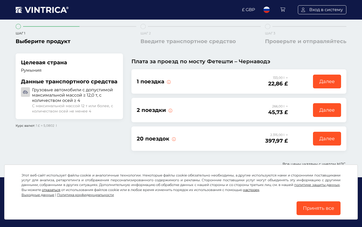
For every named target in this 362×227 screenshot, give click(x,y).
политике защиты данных (317, 185)
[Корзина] (282, 9)
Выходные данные (37, 195)
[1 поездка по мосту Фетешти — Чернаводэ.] (168, 81)
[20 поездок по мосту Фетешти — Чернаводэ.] (173, 138)
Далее (327, 81)
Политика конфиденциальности (85, 195)
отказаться (51, 190)
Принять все (318, 208)
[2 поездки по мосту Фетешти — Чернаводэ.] (169, 110)
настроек (251, 190)
